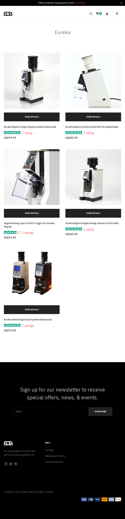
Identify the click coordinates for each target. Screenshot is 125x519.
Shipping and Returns (55, 456)
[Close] (121, 3)
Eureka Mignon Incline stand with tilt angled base (91, 126)
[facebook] (6, 464)
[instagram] (16, 464)
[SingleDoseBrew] (8, 14)
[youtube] (11, 464)
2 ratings (28, 233)
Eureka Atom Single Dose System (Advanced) (28, 319)
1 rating (27, 133)
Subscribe (100, 411)
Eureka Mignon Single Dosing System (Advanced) (30, 126)
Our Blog (49, 450)
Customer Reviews (54, 461)
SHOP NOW (79, 2)
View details (32, 117)
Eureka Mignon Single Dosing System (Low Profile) (91, 223)
